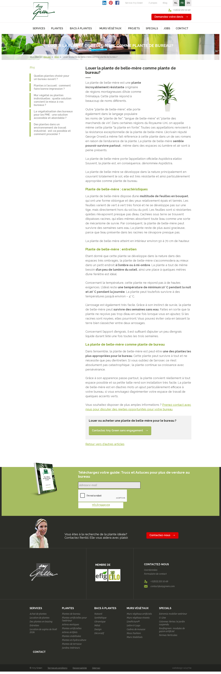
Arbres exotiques (70, 624)
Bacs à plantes (105, 608)
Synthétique (100, 617)
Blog (165, 3)
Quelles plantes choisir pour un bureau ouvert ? (51, 77)
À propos (153, 3)
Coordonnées (150, 570)
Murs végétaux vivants (138, 617)
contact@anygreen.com (162, 586)
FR (182, 3)
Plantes (68, 608)
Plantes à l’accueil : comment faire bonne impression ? (52, 87)
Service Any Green (134, 3)
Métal (97, 625)
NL (175, 3)
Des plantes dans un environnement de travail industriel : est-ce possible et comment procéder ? (52, 129)
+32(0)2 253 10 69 (181, 10)
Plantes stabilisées (71, 636)
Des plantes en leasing (41, 621)
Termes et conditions (57, 668)
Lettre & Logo (133, 625)
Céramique (99, 621)
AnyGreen (44, 11)
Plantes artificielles (72, 628)
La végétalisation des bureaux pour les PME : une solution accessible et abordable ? (53, 114)
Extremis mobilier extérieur (173, 613)
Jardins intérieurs (71, 647)
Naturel (98, 613)
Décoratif (99, 633)
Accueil (47, 57)
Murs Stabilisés (135, 637)
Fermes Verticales (168, 635)
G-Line (162, 617)
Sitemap (96, 668)
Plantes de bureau (71, 613)
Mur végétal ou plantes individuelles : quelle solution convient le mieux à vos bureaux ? (52, 100)
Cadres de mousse (136, 629)
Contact (182, 28)
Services (36, 608)
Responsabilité (80, 668)
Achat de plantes (38, 613)
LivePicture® (133, 621)
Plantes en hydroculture (74, 640)
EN (188, 3)
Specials (165, 608)
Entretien (34, 625)
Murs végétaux (138, 608)
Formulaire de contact (155, 574)
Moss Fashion (134, 633)
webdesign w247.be (181, 668)
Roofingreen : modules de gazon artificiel (172, 630)
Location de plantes (40, 617)
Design (97, 629)
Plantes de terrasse (72, 644)
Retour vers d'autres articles (104, 444)
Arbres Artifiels (69, 632)
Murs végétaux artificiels (139, 613)
